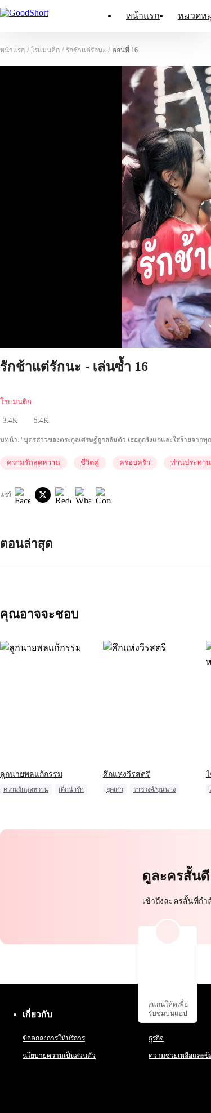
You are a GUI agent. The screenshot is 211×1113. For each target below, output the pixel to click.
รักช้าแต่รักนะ (86, 50)
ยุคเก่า (114, 789)
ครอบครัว (134, 462)
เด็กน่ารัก (71, 789)
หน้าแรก (143, 15)
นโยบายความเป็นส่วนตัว (59, 1056)
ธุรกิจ (156, 1038)
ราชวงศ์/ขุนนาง (154, 789)
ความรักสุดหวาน (33, 462)
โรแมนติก (45, 50)
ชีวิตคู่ (89, 462)
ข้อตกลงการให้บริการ (54, 1038)
